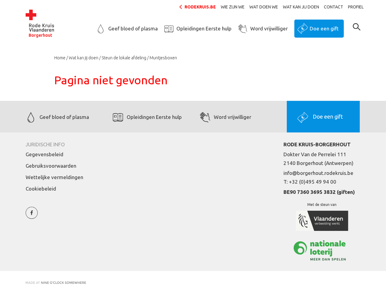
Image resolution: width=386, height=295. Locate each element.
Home (59, 57)
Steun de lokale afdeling (124, 57)
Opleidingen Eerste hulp (204, 28)
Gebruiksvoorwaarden (51, 166)
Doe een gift (324, 28)
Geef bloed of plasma (133, 28)
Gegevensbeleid (44, 154)
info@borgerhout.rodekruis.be (318, 173)
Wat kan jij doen (301, 7)
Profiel (356, 7)
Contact (333, 7)
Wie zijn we (233, 7)
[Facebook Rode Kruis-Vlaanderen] (32, 216)
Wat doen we (263, 7)
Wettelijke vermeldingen (54, 177)
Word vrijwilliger (269, 28)
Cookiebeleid (41, 188)
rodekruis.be (200, 7)
